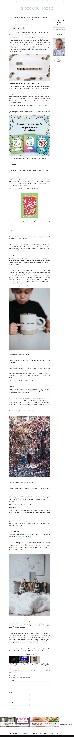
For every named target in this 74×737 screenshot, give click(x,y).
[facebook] (58, 20)
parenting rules (24, 534)
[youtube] (57, 22)
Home (10, 17)
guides (41, 44)
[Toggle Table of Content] (23, 28)
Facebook (37, 733)
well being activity (33, 111)
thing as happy (17, 262)
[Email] (60, 22)
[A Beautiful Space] (37, 6)
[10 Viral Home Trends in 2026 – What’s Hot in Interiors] (24, 659)
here (44, 158)
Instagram (25, 733)
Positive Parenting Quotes (16, 188)
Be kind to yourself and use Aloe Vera (18, 670)
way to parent (43, 42)
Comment (12, 680)
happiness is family (44, 236)
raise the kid (37, 633)
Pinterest (49, 733)
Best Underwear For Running (40, 669)
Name (11, 692)
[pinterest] (63, 20)
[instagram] (56, 20)
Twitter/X (14, 733)
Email (11, 697)
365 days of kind (31, 222)
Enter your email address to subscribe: (59, 29)
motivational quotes (37, 49)
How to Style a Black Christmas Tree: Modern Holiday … (45, 664)
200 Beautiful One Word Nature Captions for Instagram (14, 664)
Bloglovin (60, 733)
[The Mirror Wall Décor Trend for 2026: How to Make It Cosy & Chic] (35, 659)
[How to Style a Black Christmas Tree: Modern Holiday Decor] (45, 659)
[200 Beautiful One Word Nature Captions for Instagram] (14, 659)
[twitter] (54, 20)
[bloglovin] (61, 20)
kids (35, 105)
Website (11, 702)
